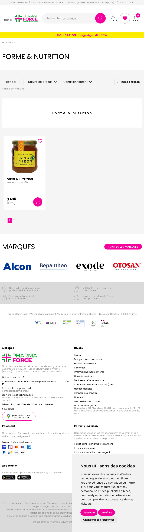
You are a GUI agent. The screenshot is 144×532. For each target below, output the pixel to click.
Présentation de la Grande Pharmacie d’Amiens (27, 404)
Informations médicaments (89, 372)
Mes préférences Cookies (87, 401)
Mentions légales (83, 388)
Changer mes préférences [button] (98, 519)
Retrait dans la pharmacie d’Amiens (93, 444)
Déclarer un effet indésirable (89, 380)
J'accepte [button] (89, 512)
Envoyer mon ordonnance (88, 359)
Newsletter (79, 367)
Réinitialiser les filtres (13, 88)
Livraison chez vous (84, 448)
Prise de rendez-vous (85, 363)
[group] (17, 266)
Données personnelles (85, 393)
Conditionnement (75, 82)
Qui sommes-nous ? (13, 377)
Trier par (10, 82)
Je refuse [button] (106, 512)
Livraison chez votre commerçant (92, 452)
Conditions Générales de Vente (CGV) (94, 384)
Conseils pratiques (84, 376)
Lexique (78, 355)
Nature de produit (40, 82)
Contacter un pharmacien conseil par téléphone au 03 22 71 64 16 (35, 382)
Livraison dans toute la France (47, 2)
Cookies (78, 397)
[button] (8, 18)
